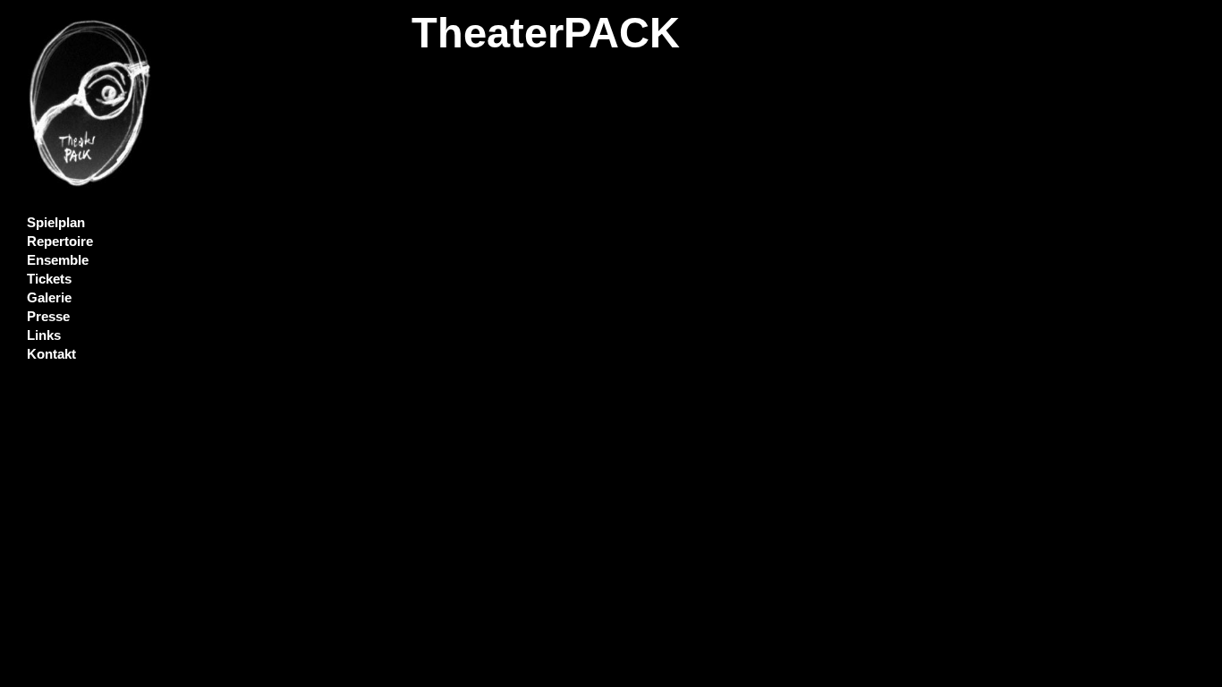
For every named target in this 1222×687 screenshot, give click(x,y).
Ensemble (58, 260)
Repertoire (60, 241)
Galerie (49, 298)
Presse (48, 317)
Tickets (49, 279)
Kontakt (51, 354)
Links (44, 335)
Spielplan (56, 223)
